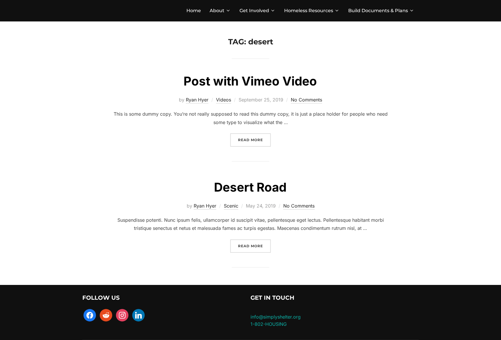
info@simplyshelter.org (276, 317)
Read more (254, 139)
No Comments (306, 100)
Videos (223, 100)
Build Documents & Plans (378, 10)
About (217, 10)
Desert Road (250, 187)
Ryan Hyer (197, 100)
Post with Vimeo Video (250, 81)
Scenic (231, 206)
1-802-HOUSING (269, 324)
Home (193, 10)
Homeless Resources (308, 10)
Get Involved (254, 10)
